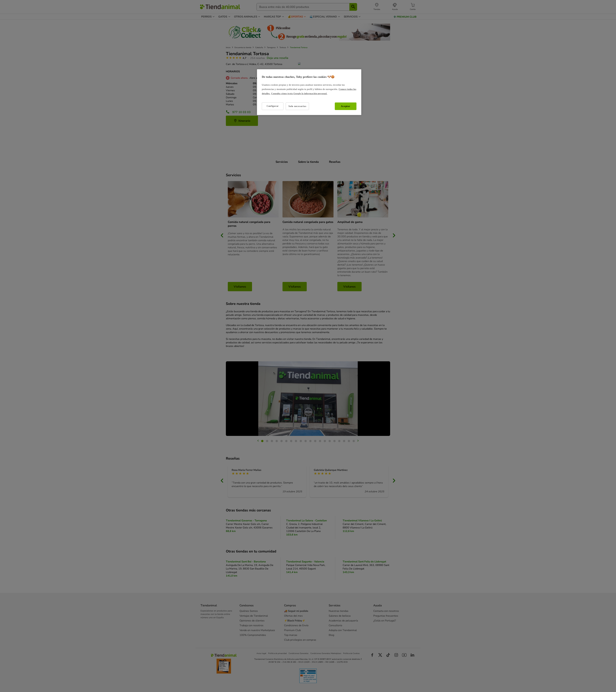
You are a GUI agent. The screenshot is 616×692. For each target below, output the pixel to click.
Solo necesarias (297, 106)
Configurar (273, 106)
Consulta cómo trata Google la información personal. (299, 93)
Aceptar (345, 106)
